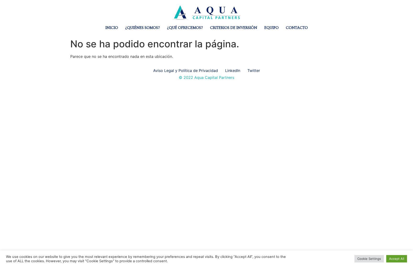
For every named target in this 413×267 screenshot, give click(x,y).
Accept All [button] (396, 259)
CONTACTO (297, 28)
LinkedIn (232, 70)
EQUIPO (271, 28)
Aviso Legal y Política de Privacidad (185, 70)
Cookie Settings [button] (369, 259)
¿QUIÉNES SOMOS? (142, 28)
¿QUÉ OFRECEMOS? (185, 28)
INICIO (111, 28)
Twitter (253, 70)
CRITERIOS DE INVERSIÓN (233, 28)
